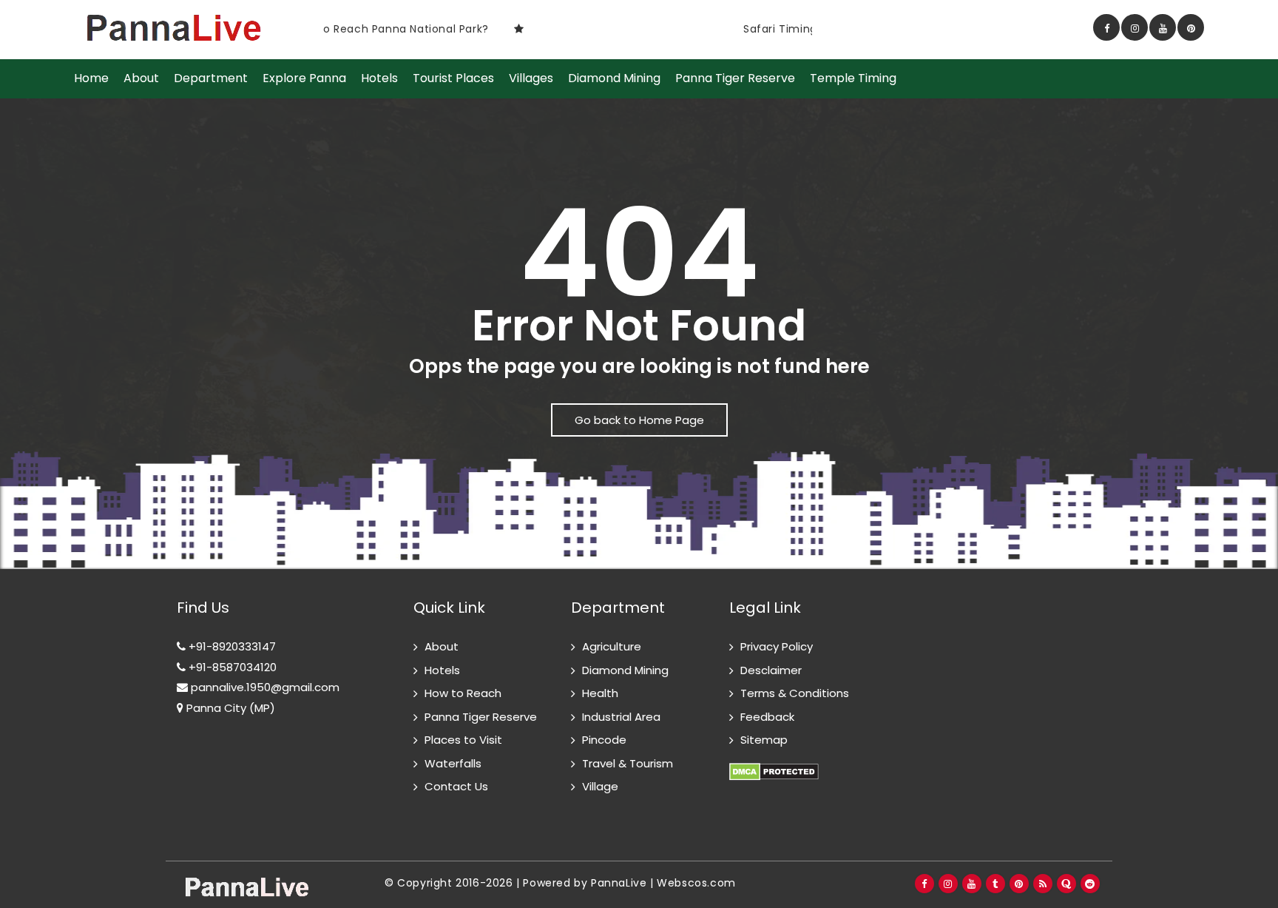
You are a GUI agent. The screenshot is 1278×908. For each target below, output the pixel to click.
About (141, 78)
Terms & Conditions (794, 693)
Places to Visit (463, 739)
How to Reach (463, 693)
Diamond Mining (614, 78)
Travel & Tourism (627, 763)
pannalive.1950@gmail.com (263, 687)
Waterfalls (453, 763)
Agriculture (611, 646)
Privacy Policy (776, 646)
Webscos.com (696, 882)
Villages (531, 78)
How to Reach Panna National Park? (358, 28)
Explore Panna (304, 78)
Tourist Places (453, 78)
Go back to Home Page (639, 420)
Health (600, 693)
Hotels (379, 78)
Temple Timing (853, 78)
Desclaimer (771, 670)
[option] (483, 28)
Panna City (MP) (229, 708)
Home (91, 78)
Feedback (767, 716)
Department (211, 78)
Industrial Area (621, 716)
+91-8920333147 (231, 646)
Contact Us (456, 786)
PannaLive (618, 882)
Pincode (604, 739)
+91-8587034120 (231, 667)
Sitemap (764, 739)
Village (600, 786)
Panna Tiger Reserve (735, 78)
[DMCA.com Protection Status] (774, 763)
